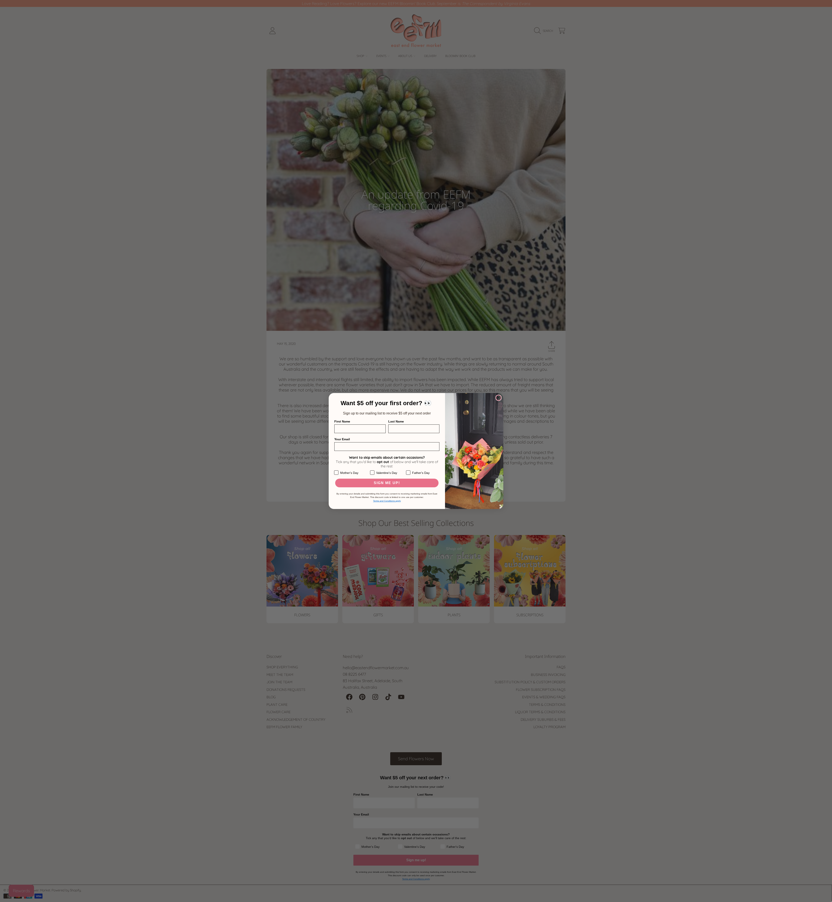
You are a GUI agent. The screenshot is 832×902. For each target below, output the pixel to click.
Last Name (396, 421)
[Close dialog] (498, 397)
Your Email (342, 439)
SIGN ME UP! (387, 483)
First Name (342, 421)
